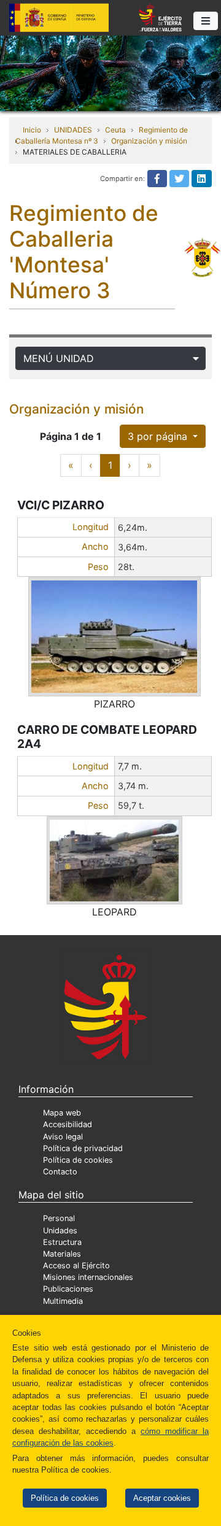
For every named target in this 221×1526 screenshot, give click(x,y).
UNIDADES (73, 129)
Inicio (32, 129)
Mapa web (62, 1112)
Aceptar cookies (162, 1498)
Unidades (60, 1230)
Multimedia (63, 1301)
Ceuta (115, 129)
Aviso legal (63, 1136)
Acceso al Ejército (76, 1265)
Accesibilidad (67, 1124)
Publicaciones (68, 1288)
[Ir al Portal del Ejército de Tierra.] (110, 72)
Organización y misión (149, 140)
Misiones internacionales (88, 1277)
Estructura (62, 1242)
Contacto (60, 1171)
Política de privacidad (83, 1148)
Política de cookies (65, 1498)
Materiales (62, 1253)
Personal (59, 1218)
